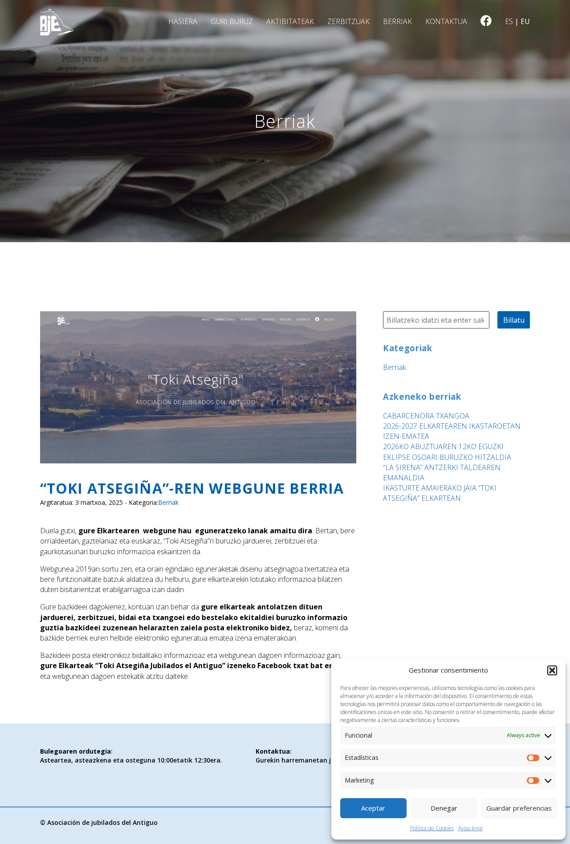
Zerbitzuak (348, 21)
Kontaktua (446, 21)
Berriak (397, 21)
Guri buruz (232, 21)
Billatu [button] (514, 320)
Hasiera (182, 21)
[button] (552, 670)
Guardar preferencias (519, 807)
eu (525, 21)
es (509, 21)
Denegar (444, 807)
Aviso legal (470, 828)
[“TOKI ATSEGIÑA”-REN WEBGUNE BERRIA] (198, 458)
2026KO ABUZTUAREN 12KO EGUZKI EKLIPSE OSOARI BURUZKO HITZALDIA (447, 452)
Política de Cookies (432, 828)
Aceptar (373, 807)
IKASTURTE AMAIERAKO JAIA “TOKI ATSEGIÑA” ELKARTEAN (440, 493)
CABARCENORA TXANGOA (426, 416)
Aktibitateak (290, 21)
